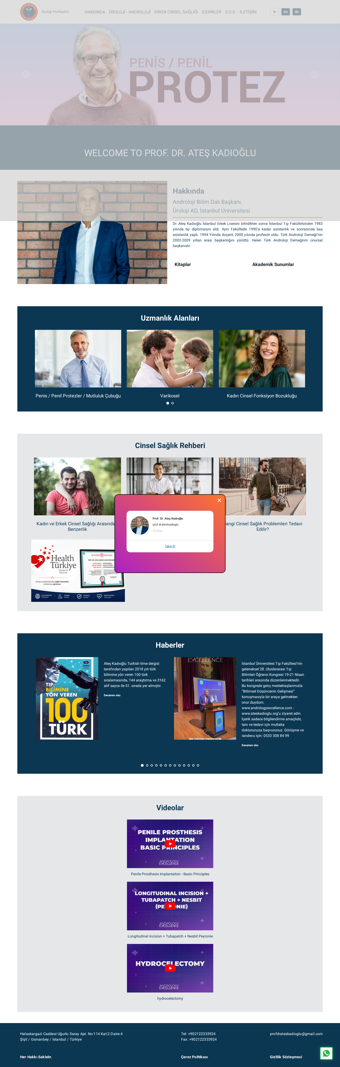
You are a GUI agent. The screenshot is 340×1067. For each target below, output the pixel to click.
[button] (167, 403)
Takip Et (170, 546)
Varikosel (169, 396)
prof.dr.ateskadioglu (166, 524)
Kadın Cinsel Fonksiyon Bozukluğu (262, 396)
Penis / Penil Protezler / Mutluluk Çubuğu (78, 396)
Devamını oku (112, 695)
